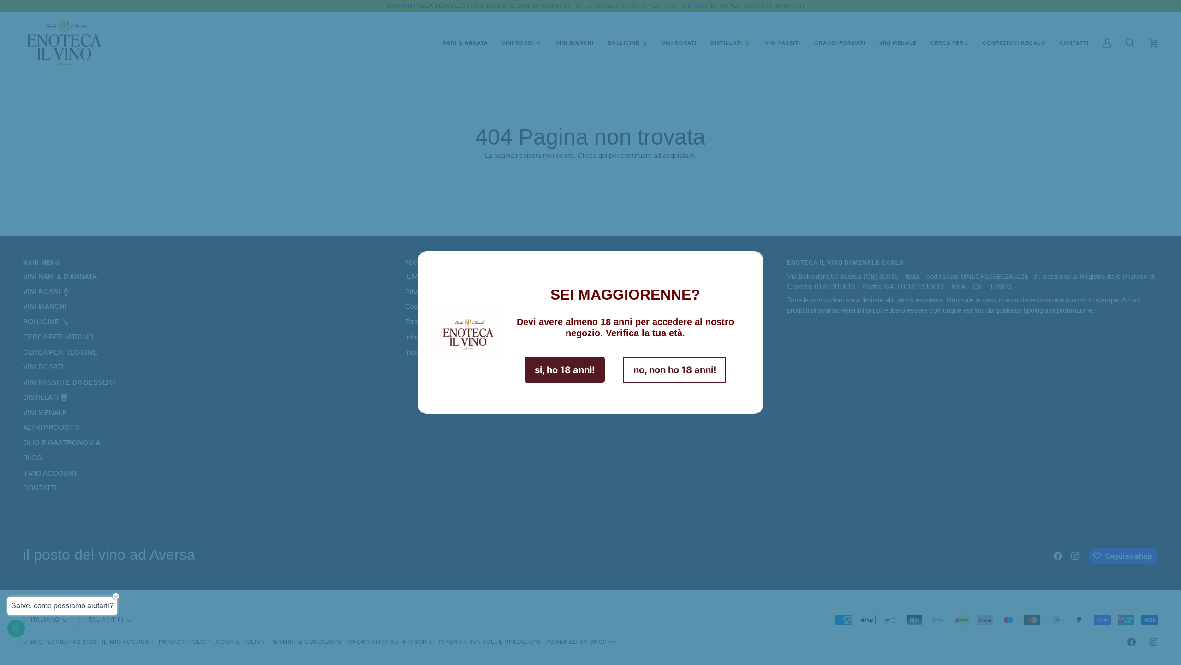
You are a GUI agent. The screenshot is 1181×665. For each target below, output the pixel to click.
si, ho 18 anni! (565, 369)
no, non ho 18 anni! (674, 369)
